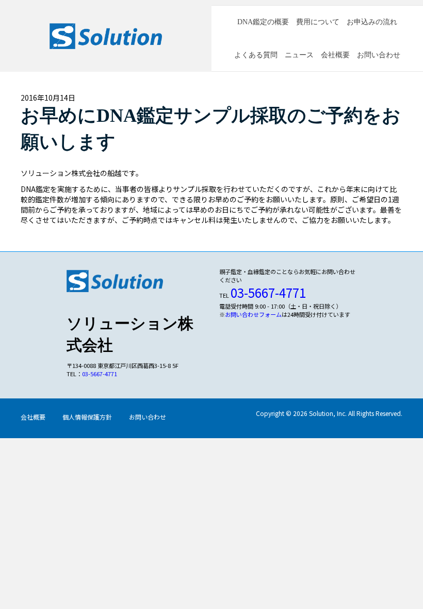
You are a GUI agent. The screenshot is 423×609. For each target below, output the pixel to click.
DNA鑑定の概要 (263, 22)
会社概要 (335, 55)
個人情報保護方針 (87, 416)
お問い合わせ (378, 55)
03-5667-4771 (99, 374)
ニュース (299, 55)
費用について (317, 22)
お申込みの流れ (372, 22)
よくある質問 (256, 55)
